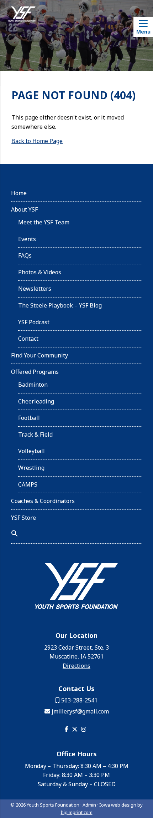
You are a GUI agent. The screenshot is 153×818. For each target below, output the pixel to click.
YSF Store (23, 518)
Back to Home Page (37, 141)
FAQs (25, 255)
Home (19, 193)
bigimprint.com (77, 812)
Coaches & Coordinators (43, 501)
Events (27, 239)
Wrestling (31, 468)
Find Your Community (39, 355)
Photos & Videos (39, 272)
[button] (14, 535)
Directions (76, 666)
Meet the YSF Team (43, 222)
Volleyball (31, 451)
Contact (28, 338)
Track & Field (35, 434)
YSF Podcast (33, 322)
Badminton (33, 384)
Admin (89, 805)
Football (29, 418)
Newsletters (34, 289)
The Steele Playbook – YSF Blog (60, 305)
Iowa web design (117, 805)
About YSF (24, 209)
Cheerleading (36, 401)
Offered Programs (35, 372)
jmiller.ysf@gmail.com (80, 711)
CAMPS (27, 484)
